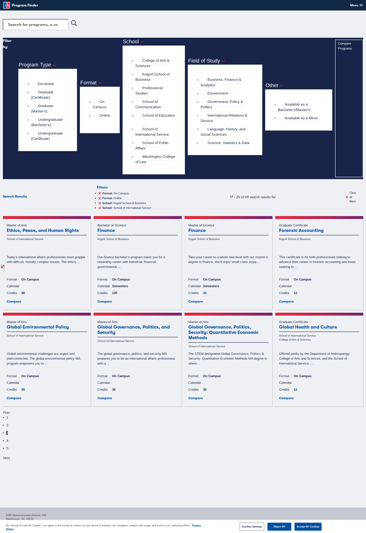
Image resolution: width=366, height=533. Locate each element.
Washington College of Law (155, 159)
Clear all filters (352, 197)
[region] (183, 526)
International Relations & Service (224, 118)
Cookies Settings (252, 526)
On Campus (100, 104)
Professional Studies (149, 90)
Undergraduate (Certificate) (47, 136)
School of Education (158, 115)
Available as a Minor (301, 118)
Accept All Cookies (308, 526)
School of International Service (152, 132)
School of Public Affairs (152, 145)
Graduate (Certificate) (42, 95)
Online (105, 115)
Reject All (279, 526)
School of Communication (148, 104)
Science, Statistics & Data (228, 143)
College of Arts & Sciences (152, 63)
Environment (217, 93)
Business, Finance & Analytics (221, 82)
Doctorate (46, 84)
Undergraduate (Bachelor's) (47, 122)
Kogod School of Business (152, 77)
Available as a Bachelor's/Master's (294, 107)
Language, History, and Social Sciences (223, 132)
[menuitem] (49, 84)
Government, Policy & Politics (222, 104)
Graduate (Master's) (42, 108)
